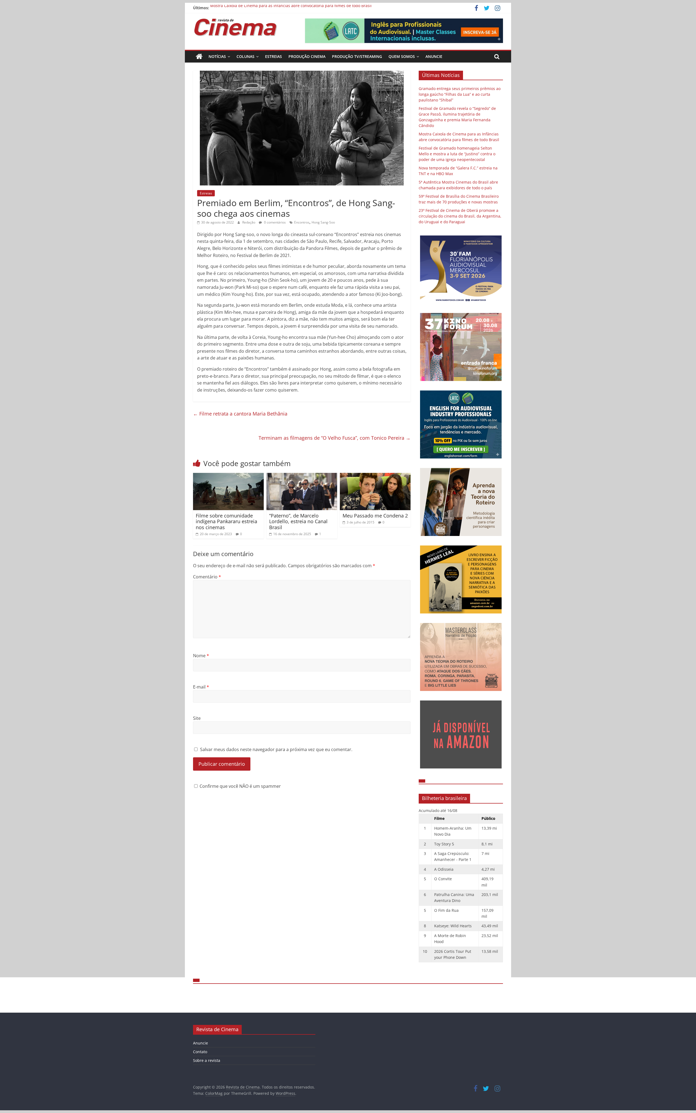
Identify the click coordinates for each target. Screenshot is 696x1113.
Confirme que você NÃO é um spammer (239, 786)
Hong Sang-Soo (323, 222)
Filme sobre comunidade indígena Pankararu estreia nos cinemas (226, 521)
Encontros (301, 222)
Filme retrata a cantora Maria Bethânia (240, 413)
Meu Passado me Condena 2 (375, 515)
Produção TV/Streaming (357, 56)
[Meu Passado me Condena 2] (375, 476)
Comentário (207, 577)
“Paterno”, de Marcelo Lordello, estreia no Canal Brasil (298, 521)
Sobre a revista (206, 1060)
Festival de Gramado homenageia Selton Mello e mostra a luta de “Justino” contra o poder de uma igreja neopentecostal (457, 153)
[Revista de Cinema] (199, 56)
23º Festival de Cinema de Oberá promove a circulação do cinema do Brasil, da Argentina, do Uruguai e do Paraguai (460, 216)
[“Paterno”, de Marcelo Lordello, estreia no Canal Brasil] (301, 476)
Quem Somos (402, 56)
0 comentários (274, 222)
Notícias (217, 56)
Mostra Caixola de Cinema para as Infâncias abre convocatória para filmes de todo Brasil (291, 7)
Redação (249, 222)
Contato (200, 1051)
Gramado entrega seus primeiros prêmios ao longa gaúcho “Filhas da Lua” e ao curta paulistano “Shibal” (460, 94)
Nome (201, 656)
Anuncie (433, 56)
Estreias (273, 56)
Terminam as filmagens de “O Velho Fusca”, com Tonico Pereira (335, 438)
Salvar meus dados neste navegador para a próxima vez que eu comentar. (276, 749)
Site (197, 718)
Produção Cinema (306, 56)
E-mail (201, 687)
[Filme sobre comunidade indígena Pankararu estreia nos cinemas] (228, 476)
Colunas (245, 56)
